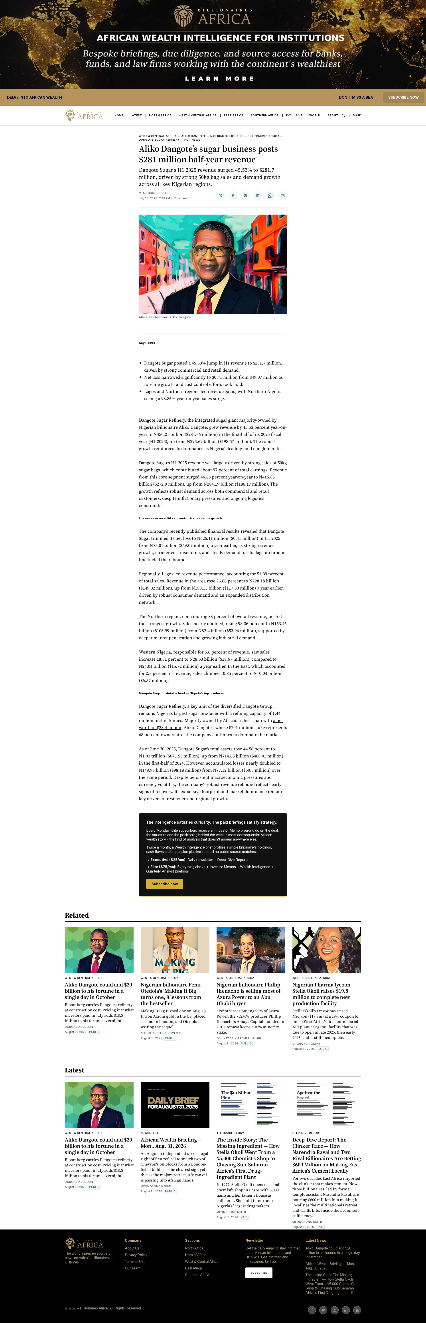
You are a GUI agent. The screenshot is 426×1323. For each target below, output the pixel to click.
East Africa (234, 115)
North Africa (160, 115)
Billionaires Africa (263, 136)
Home (118, 115)
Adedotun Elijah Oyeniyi (161, 1033)
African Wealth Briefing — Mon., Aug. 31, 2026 (172, 1143)
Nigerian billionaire (226, 136)
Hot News (192, 139)
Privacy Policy (136, 1255)
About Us (132, 1248)
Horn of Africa (195, 1255)
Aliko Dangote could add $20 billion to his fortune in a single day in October (98, 991)
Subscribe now (403, 97)
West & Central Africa (198, 115)
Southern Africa (265, 115)
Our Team (132, 1268)
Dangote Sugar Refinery (159, 139)
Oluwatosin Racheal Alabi (239, 1038)
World (314, 115)
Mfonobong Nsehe (154, 193)
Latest (136, 115)
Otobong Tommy (306, 1043)
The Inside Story (230, 1133)
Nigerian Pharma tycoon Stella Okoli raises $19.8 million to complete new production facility (321, 994)
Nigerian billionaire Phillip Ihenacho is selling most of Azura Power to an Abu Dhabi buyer (249, 994)
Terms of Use (135, 1261)
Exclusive (294, 115)
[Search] (343, 115)
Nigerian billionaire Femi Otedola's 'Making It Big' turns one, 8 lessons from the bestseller (171, 994)
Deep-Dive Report (306, 1133)
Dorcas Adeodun (79, 1026)
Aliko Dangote (193, 136)
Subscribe (259, 1272)
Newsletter (151, 1133)
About (332, 115)
